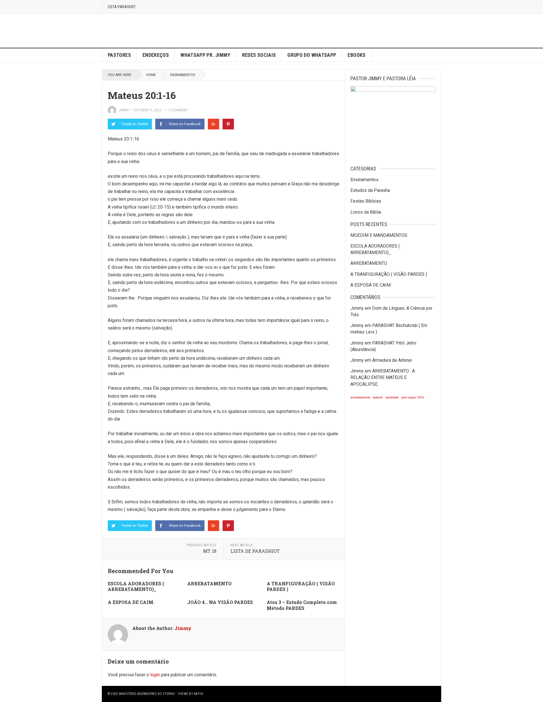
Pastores (119, 55)
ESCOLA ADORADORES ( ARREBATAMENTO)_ (136, 586)
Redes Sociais (259, 55)
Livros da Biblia (365, 212)
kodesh (378, 397)
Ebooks (356, 55)
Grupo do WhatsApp (311, 55)
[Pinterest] (228, 124)
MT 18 (209, 551)
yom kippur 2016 (412, 397)
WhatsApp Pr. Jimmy (205, 55)
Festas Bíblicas (365, 201)
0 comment (178, 110)
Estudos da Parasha (370, 190)
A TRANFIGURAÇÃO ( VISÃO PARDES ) (301, 586)
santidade (392, 397)
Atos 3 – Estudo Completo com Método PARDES (302, 605)
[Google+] (213, 124)
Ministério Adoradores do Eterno (147, 694)
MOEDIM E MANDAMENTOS (378, 235)
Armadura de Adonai (392, 360)
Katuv (198, 694)
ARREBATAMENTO (209, 583)
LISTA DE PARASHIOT (255, 551)
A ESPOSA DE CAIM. (131, 602)
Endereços (156, 55)
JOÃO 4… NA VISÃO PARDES (220, 602)
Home (151, 75)
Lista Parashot (122, 7)
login (155, 674)
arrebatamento (360, 397)
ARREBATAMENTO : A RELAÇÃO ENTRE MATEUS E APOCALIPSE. (382, 377)
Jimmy (123, 110)
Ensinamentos (182, 75)
